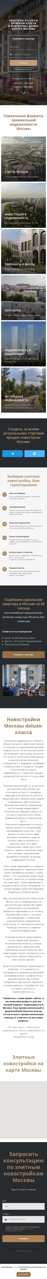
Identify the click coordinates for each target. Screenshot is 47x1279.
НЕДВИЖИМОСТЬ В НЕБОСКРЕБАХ (18, 352)
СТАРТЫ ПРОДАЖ (16, 172)
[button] (23, 654)
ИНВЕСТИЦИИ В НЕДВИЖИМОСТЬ (16, 216)
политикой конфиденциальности (19, 1230)
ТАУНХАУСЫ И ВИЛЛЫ (20, 264)
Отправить (23, 63)
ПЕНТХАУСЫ (13, 310)
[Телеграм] (12, 453)
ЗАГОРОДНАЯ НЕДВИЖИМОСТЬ (16, 398)
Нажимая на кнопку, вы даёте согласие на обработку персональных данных (23, 68)
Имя (4, 1201)
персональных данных (23, 1251)
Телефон (6, 1214)
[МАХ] (34, 453)
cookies (14, 1267)
